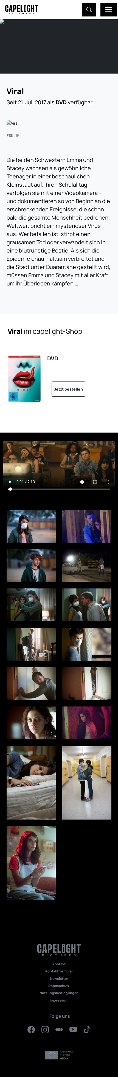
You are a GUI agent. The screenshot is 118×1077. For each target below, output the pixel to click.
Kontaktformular (59, 971)
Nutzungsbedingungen (59, 993)
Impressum (59, 1000)
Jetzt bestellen (68, 389)
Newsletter (59, 978)
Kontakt (59, 964)
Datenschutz (59, 985)
